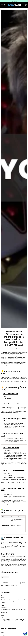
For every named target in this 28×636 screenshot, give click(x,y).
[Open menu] (1, 5)
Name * (2, 632)
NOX (21, 331)
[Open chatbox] (25, 633)
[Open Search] (4, 5)
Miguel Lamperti (10, 331)
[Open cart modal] (25, 5)
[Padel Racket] (14, 5)
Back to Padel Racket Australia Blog (9, 585)
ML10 (17, 331)
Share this (6, 577)
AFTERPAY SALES (14, 1)
